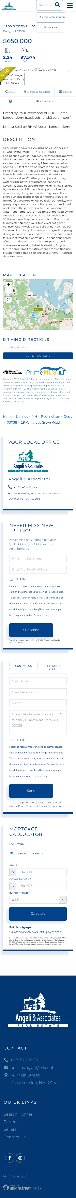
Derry (68, 416)
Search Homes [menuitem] (18, 1114)
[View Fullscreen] (8, 300)
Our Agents (33, 499)
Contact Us (16, 499)
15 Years (37, 853)
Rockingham (50, 416)
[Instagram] (20, 1158)
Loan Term (16, 844)
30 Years (20, 853)
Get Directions (38, 355)
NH (34, 416)
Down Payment (20, 879)
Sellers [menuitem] (10, 1129)
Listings (22, 416)
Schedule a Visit (52, 667)
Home (7, 416)
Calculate (38, 913)
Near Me (52, 27)
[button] (57, 5)
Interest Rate (19, 893)
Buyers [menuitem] (11, 1121)
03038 (12, 422)
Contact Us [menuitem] (15, 1137)
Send (31, 791)
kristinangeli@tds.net (32, 1067)
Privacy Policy (41, 615)
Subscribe (31, 630)
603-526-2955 (25, 487)
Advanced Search (53, 17)
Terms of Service (47, 806)
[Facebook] (9, 1158)
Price (13, 865)
